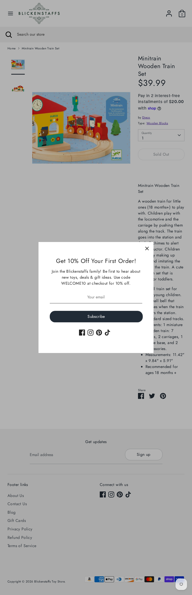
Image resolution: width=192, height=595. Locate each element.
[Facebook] (82, 333)
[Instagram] (91, 333)
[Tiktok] (107, 333)
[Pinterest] (99, 333)
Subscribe (96, 316)
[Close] (147, 248)
